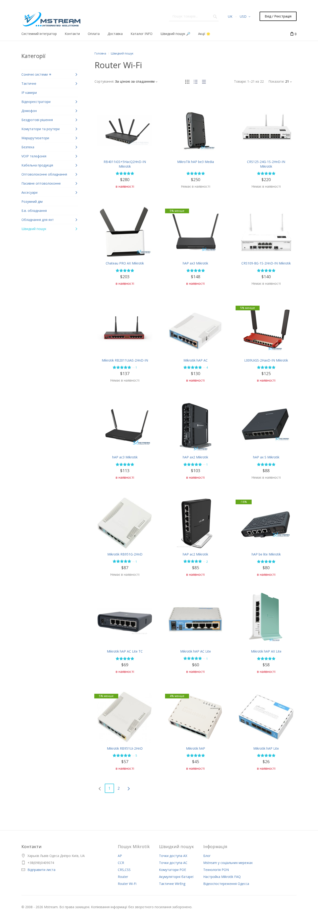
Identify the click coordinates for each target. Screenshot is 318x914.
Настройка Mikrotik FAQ (222, 876)
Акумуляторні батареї (176, 876)
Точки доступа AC (173, 862)
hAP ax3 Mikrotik (195, 263)
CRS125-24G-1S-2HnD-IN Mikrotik (266, 164)
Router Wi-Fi (127, 883)
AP (120, 855)
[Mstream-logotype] (51, 18)
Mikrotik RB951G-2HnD (124, 554)
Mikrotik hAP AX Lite (266, 651)
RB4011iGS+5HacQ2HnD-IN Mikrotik (125, 164)
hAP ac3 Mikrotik (125, 457)
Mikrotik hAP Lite (266, 748)
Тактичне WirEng (172, 883)
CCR (121, 862)
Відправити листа (41, 869)
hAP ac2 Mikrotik (195, 554)
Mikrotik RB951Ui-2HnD (125, 748)
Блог (207, 855)
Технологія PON (216, 869)
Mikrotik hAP (195, 748)
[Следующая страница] (128, 788)
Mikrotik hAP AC (195, 360)
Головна (100, 53)
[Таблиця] (204, 81)
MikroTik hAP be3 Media (195, 161)
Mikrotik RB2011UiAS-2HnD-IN (125, 360)
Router (123, 876)
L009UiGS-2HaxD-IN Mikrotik (266, 360)
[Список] (195, 81)
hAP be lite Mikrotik (266, 554)
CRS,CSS (124, 869)
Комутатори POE (172, 869)
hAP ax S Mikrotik (266, 457)
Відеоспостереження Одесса (226, 883)
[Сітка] (187, 81)
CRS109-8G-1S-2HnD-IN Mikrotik (266, 263)
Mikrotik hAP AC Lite (195, 651)
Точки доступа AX (173, 855)
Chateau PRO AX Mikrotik (125, 263)
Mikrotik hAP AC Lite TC (125, 651)
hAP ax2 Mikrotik (195, 457)
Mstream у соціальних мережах (228, 862)
